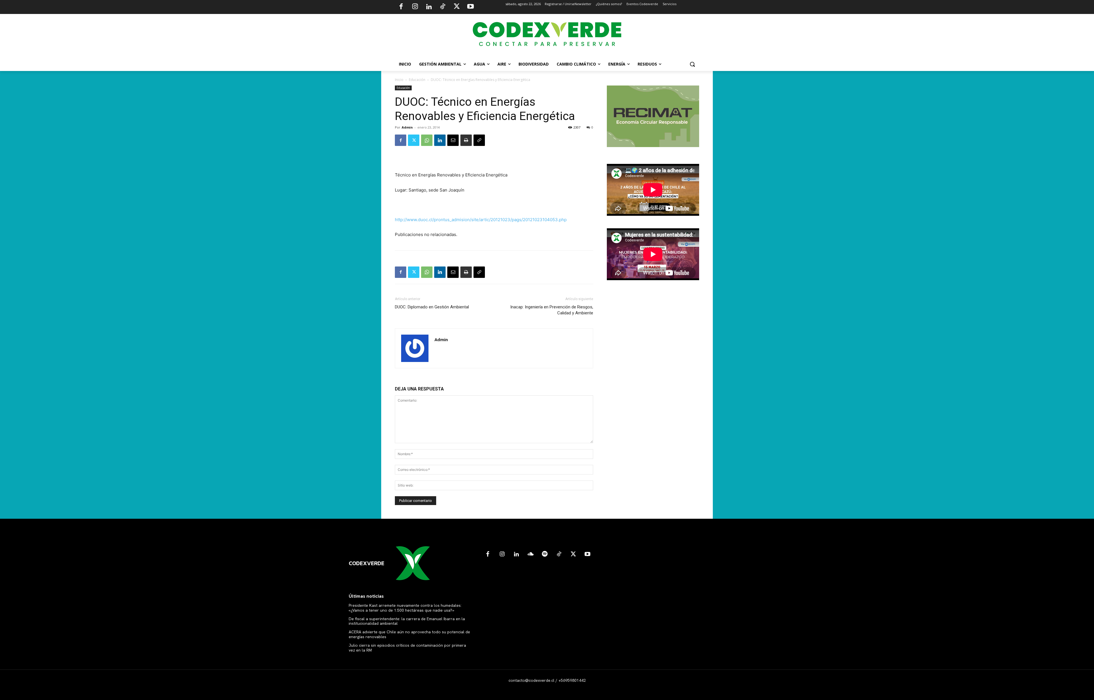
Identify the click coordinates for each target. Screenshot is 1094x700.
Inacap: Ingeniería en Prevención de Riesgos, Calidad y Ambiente (551, 310)
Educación (417, 79)
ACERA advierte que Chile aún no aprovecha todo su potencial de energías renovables (409, 634)
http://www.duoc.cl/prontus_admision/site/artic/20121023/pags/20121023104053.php (481, 219)
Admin (407, 127)
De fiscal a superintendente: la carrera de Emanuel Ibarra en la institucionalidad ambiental (407, 621)
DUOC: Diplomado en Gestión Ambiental (432, 307)
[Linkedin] (429, 7)
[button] (692, 64)
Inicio (399, 79)
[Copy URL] (479, 140)
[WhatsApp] (426, 140)
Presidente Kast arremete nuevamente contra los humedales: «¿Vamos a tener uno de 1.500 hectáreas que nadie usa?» (405, 608)
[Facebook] (401, 7)
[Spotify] (544, 554)
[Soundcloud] (530, 554)
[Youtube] (470, 7)
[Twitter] (456, 7)
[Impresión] (466, 140)
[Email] (453, 140)
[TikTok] (442, 7)
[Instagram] (415, 7)
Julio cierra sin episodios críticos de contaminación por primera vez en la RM (407, 648)
